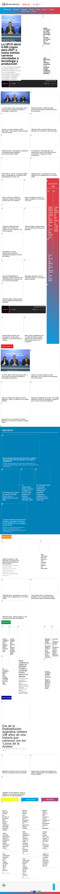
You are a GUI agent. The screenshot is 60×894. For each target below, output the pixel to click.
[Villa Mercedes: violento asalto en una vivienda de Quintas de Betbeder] (35, 216)
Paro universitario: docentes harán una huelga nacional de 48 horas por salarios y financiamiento (7, 863)
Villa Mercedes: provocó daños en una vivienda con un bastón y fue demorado (44, 130)
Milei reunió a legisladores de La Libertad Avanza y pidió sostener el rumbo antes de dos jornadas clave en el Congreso (34, 338)
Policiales (51, 9)
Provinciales (16, 9)
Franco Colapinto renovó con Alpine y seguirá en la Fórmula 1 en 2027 (34, 199)
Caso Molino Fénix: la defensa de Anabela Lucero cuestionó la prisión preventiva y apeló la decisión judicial (43, 597)
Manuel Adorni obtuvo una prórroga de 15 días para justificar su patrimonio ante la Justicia (12, 338)
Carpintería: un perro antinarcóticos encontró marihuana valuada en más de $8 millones (12, 254)
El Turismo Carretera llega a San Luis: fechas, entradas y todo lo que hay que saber (5, 676)
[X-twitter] (54, 889)
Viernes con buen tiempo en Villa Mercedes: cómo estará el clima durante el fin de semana (15, 131)
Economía (31, 9)
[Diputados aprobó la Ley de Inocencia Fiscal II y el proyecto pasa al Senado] (35, 266)
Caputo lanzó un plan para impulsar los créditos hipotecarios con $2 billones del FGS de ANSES (44, 772)
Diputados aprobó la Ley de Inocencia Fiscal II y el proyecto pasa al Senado (35, 277)
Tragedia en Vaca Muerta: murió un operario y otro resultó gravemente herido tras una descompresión (13, 794)
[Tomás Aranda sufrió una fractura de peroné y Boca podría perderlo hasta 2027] (12, 631)
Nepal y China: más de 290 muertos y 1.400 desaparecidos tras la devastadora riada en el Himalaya (47, 819)
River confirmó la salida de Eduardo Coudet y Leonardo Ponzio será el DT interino (11, 199)
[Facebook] (54, 885)
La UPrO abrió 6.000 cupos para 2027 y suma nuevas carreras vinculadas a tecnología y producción (11, 54)
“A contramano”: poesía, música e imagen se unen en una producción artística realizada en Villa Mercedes (27, 492)
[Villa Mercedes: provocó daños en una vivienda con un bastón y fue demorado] (44, 120)
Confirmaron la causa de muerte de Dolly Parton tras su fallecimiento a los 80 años (10, 496)
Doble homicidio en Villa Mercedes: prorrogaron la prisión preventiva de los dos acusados (44, 109)
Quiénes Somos (25, 11)
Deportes (44, 9)
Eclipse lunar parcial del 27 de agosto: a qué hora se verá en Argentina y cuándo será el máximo (46, 840)
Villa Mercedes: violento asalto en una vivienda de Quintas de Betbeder (35, 228)
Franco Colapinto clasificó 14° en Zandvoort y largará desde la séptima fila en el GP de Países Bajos (48, 680)
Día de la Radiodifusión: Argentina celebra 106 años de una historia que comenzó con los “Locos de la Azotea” (12, 278)
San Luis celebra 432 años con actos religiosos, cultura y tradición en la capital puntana (15, 399)
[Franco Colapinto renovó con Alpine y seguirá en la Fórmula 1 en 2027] (35, 187)
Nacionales (24, 9)
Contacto (33, 11)
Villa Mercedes (7, 9)
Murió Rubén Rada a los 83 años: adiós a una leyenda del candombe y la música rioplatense (20, 459)
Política (38, 9)
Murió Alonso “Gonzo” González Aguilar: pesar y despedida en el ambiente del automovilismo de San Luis (15, 175)
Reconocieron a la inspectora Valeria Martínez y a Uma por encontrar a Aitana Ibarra (15, 420)
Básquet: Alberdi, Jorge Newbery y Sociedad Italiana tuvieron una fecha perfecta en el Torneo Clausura (48, 648)
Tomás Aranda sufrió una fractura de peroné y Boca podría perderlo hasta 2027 (12, 646)
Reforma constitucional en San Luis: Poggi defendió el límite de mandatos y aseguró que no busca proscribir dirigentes (45, 399)
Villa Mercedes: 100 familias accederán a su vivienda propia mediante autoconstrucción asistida (15, 152)
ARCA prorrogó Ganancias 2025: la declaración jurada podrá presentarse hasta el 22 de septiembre (6, 841)
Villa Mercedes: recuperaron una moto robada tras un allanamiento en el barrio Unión (44, 175)
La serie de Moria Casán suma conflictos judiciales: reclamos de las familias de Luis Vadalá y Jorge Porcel (14, 522)
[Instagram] (54, 887)
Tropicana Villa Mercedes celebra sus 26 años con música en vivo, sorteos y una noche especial (12, 229)
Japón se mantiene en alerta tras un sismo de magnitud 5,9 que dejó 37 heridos (46, 860)
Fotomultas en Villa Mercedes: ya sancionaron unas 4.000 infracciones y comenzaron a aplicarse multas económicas (43, 153)
